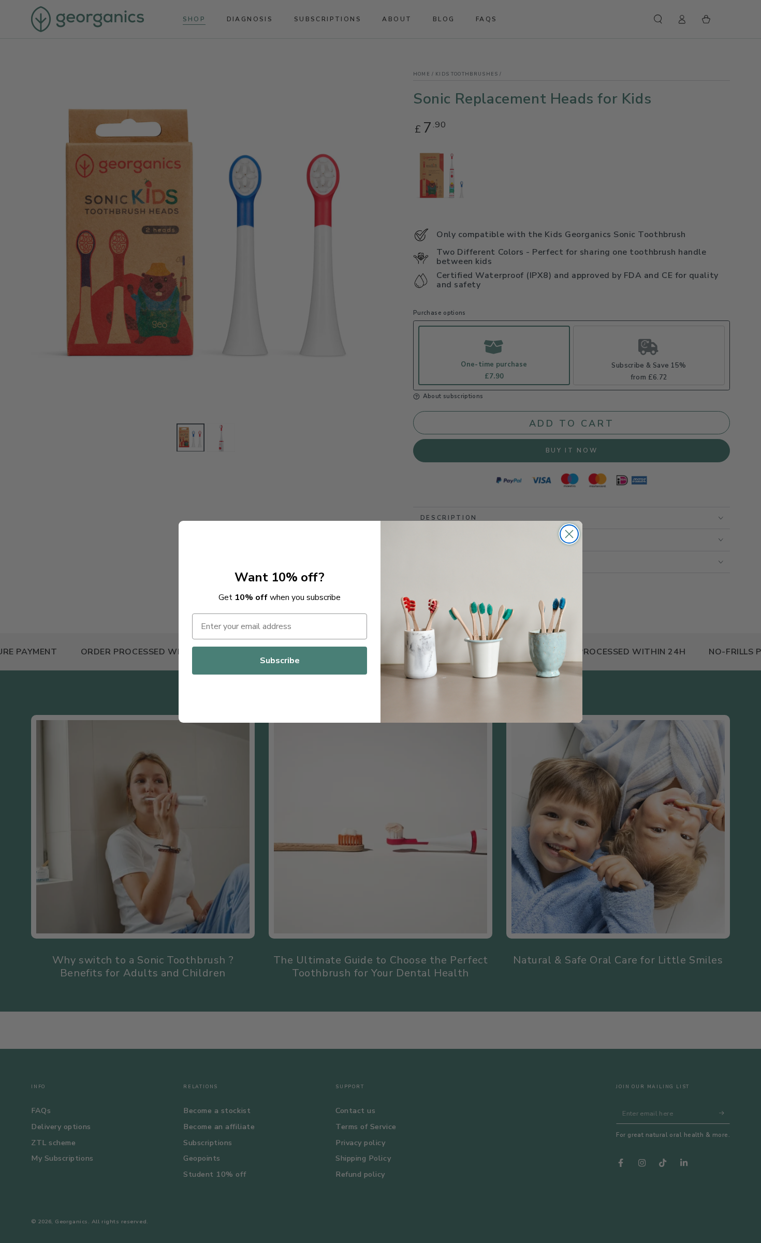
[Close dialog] (569, 534)
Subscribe (280, 660)
